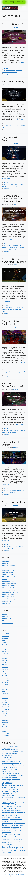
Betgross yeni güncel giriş (12, 839)
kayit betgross (14, 850)
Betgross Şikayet (6, 618)
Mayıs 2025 (5, 638)
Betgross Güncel (21, 785)
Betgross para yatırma (16, 810)
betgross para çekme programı (10, 309)
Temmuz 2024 (6, 653)
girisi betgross (11, 848)
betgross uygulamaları (18, 825)
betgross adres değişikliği (7, 751)
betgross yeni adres (6, 830)
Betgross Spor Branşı (13, 81)
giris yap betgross (19, 848)
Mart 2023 (4, 689)
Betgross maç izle (8, 125)
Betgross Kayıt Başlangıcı (8, 594)
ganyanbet (16, 874)
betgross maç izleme (6, 804)
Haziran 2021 (5, 735)
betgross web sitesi (6, 827)
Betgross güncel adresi (10, 789)
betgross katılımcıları (21, 797)
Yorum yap (6, 74)
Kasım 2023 (5, 671)
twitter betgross (22, 850)
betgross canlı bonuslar (20, 765)
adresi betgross (5, 746)
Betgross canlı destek (10, 769)
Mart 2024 (4, 662)
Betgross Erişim (6, 603)
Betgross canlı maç (6, 771)
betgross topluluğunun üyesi (9, 432)
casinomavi (10, 874)
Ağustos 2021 (5, 731)
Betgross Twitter (6, 620)
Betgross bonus (7, 761)
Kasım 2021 (5, 724)
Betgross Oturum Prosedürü (9, 590)
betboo (12, 876)
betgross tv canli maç (7, 823)
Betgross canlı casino (9, 767)
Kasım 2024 (5, 645)
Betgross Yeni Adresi (7, 623)
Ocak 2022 (5, 720)
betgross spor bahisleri (19, 430)
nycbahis (17, 876)
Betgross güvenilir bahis (7, 793)
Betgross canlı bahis (9, 765)
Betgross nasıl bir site (10, 808)
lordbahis (5, 874)
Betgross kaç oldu (8, 803)
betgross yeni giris (6, 832)
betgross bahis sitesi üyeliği (7, 759)
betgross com (14, 777)
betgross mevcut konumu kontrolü (13, 245)
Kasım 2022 (5, 698)
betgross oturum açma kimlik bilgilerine (14, 307)
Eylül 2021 (4, 729)
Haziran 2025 (5, 636)
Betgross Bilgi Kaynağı (8, 572)
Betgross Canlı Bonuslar (8, 570)
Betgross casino (5, 775)
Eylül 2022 (4, 702)
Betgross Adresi (6, 561)
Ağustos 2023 (5, 678)
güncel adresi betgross (14, 249)
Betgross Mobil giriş (7, 806)
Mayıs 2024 (5, 658)
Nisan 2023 (5, 687)
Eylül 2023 (4, 676)
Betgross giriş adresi (9, 546)
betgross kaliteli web (13, 797)
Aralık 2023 (5, 669)
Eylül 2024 (4, 649)
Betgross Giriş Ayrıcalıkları (8, 565)
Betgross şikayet (8, 430)
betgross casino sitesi (6, 777)
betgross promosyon (6, 813)
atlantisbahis (7, 876)
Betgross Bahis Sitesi (9, 757)
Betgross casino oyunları (17, 775)
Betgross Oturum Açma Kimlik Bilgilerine (14, 260)
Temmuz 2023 (6, 680)
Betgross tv (14, 821)
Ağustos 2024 (5, 651)
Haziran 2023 (5, 682)
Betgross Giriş (5, 563)
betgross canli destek (6, 763)
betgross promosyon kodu (16, 813)
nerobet (22, 876)
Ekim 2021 (4, 726)
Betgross (6, 68)
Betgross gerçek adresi (11, 834)
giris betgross (5, 848)
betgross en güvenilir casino (6, 779)
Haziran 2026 (5, 633)
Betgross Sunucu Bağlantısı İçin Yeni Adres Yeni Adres (12, 198)
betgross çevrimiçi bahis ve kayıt (7, 841)
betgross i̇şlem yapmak (6, 797)
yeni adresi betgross (6, 852)
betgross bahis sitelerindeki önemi (7, 755)
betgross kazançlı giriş (15, 800)
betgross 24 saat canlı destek (11, 370)
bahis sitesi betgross (14, 746)
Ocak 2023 (5, 693)
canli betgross (13, 72)
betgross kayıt (5, 799)
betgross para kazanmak (6, 810)
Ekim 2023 (4, 673)
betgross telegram (5, 821)
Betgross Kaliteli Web (7, 574)
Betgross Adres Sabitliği (8, 588)
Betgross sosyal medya (16, 817)
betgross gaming (5, 780)
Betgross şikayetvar (8, 847)
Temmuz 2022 (5, 707)
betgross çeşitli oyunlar (10, 184)
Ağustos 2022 (5, 704)
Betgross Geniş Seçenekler (9, 583)
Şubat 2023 (5, 691)
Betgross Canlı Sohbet (8, 596)
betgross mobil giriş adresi (16, 806)
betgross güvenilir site (9, 70)
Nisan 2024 (5, 660)
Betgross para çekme (8, 812)
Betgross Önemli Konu (14, 502)
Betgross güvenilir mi (9, 795)
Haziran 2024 (5, 656)
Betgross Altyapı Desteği (8, 585)
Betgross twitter (7, 825)
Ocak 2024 (5, 667)
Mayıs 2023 (5, 684)
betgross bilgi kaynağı (17, 759)
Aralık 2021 (5, 722)
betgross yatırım (14, 828)
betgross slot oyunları (19, 125)
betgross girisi (11, 780)
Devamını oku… (21, 119)
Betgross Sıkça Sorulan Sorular (16, 819)
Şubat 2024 (5, 664)
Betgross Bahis (13, 753)
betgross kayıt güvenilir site (13, 799)
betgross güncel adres (8, 787)
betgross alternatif (5, 753)
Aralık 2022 (5, 695)
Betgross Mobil (14, 804)
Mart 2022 (4, 715)
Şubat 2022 (5, 718)
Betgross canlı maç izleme (10, 773)
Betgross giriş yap (8, 785)
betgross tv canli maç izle (19, 823)
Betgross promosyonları (10, 815)
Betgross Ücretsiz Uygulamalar (10, 592)
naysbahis (22, 874)
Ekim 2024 (4, 647)
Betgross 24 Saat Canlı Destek (11, 322)
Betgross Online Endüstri (8, 581)
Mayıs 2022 (5, 711)
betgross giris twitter (19, 780)
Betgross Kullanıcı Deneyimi (9, 599)
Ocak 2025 (5, 642)
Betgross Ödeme (6, 601)
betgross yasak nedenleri (6, 828)
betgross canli (17, 761)
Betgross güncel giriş (10, 791)
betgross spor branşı (7, 127)
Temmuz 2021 (5, 733)
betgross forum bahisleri (16, 779)
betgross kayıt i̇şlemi (6, 800)
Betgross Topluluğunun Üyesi (12, 385)
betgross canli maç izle (16, 763)
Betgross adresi (18, 751)
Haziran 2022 (5, 709)
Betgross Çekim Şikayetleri (9, 576)
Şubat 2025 (5, 640)
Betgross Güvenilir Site (14, 24)
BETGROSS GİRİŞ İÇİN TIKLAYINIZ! (14, 2)
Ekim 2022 (4, 700)
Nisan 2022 (5, 713)
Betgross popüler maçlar (20, 812)
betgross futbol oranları (10, 490)
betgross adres (14, 749)
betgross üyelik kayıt (13, 842)
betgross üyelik (14, 186)
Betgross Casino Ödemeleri (9, 568)
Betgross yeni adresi (16, 830)
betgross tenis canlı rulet (11, 548)
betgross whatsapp (10, 492)
